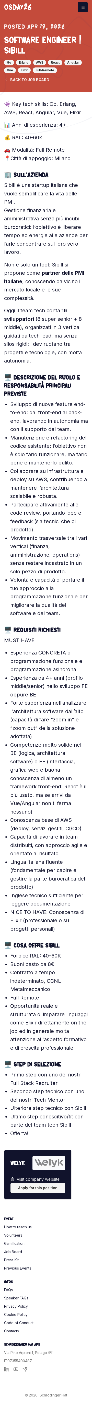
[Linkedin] (6, 1369)
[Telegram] (25, 1369)
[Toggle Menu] (83, 7)
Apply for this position (37, 1188)
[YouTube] (15, 1369)
